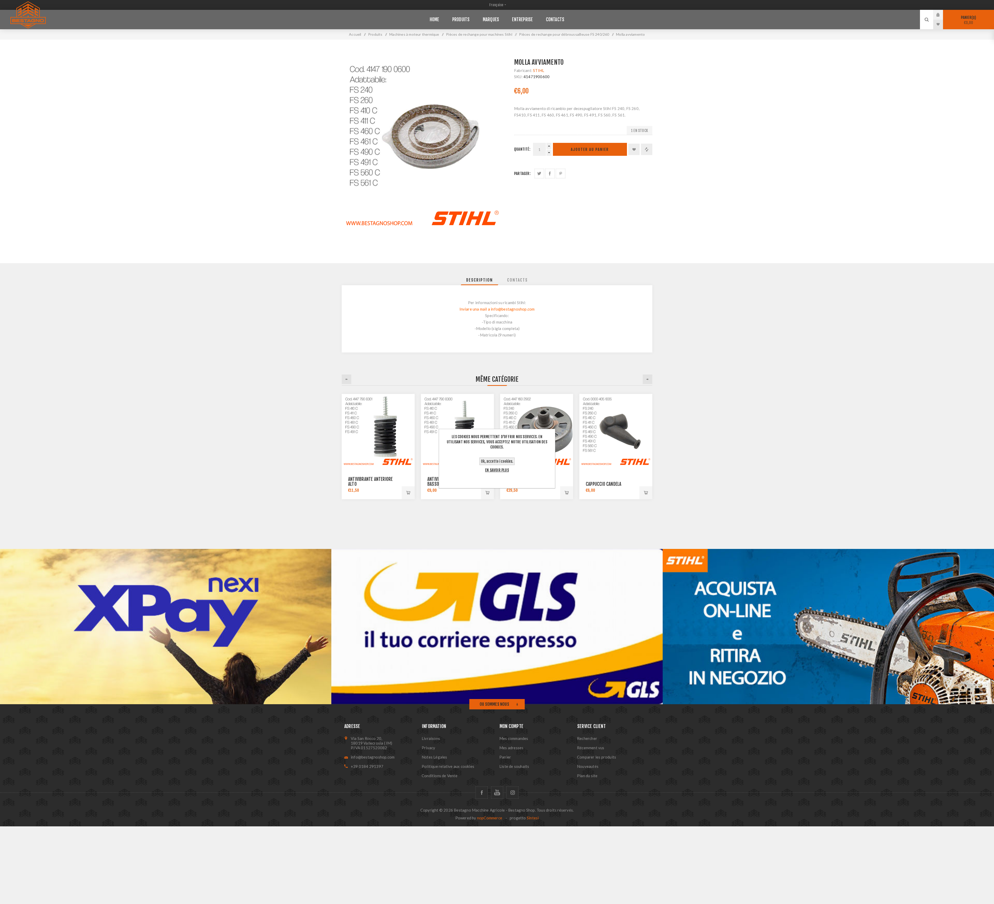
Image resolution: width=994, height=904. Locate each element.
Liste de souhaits (514, 766)
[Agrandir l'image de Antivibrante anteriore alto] (378, 430)
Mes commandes (513, 738)
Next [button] (647, 379)
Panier (968, 20)
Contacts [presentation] (517, 280)
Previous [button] (346, 379)
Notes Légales (434, 757)
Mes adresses (511, 747)
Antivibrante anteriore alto (370, 481)
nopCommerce (489, 817)
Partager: (522, 173)
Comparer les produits (596, 757)
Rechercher (587, 738)
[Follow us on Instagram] (512, 793)
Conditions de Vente (439, 775)
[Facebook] (482, 793)
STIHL (538, 70)
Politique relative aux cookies (448, 766)
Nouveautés (587, 766)
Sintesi (533, 817)
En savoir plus (497, 470)
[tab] (479, 280)
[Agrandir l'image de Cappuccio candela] (615, 430)
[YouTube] (497, 793)
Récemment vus (590, 747)
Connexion (942, 14)
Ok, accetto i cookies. (497, 461)
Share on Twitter (539, 173)
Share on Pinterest (560, 173)
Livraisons (431, 738)
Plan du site (587, 775)
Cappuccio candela (603, 484)
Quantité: (522, 149)
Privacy (428, 747)
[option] (378, 446)
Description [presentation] (479, 280)
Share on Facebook (550, 173)
